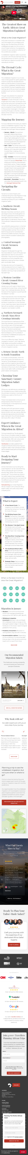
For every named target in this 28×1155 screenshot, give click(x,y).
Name (4, 1051)
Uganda (20, 694)
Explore (20, 700)
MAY (5, 594)
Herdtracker (4, 444)
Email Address (7, 1057)
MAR (17, 588)
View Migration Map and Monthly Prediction (14, 802)
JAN (5, 588)
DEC (23, 600)
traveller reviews (16, 1016)
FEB (11, 588)
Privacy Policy (8, 1068)
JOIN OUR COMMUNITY (14, 1073)
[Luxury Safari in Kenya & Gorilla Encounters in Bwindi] (13, 684)
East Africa (7, 694)
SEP (5, 600)
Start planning (5, 485)
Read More (14, 645)
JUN (11, 594)
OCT (11, 600)
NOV (17, 600)
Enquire (17, 2)
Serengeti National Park (14, 183)
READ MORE (14, 756)
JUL (17, 594)
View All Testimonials (14, 898)
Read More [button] (8, 890)
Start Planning (14, 944)
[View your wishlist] (22, 2)
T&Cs (15, 1068)
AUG (23, 594)
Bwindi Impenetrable (9, 695)
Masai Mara (18, 160)
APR (23, 588)
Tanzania (4, 99)
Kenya (11, 694)
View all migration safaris (14, 708)
